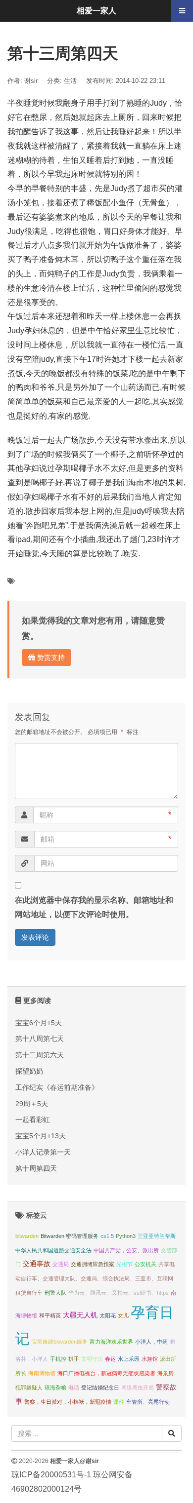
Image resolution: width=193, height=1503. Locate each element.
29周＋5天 (31, 1104)
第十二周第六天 (39, 1055)
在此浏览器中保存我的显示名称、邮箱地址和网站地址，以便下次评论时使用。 (94, 907)
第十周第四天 (36, 1168)
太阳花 (107, 1315)
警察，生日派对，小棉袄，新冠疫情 (67, 1402)
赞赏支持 (50, 657)
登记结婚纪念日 (100, 1387)
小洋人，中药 (151, 1342)
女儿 (123, 1315)
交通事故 (36, 1264)
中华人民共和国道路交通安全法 (53, 1250)
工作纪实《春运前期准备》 (56, 1087)
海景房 (165, 1373)
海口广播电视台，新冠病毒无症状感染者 (106, 1373)
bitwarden (27, 1236)
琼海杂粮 (55, 1387)
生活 (70, 80)
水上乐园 (129, 1359)
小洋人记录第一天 (43, 1152)
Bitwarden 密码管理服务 (69, 1236)
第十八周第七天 (39, 1038)
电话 (73, 1387)
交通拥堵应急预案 (92, 1264)
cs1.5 (107, 1236)
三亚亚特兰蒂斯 (157, 1236)
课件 (118, 1402)
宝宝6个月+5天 (38, 1023)
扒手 (73, 1359)
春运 (110, 1359)
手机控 (58, 1359)
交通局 (60, 1264)
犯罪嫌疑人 (29, 1387)
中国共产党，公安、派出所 (126, 1250)
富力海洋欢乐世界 (111, 1342)
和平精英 (50, 1315)
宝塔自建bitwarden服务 (60, 1342)
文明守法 (92, 1359)
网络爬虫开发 (137, 1387)
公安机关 (145, 1264)
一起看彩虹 (32, 1119)
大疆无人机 (80, 1315)
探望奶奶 (29, 1071)
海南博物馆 (41, 1373)
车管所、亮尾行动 (148, 1402)
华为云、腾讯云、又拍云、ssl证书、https (118, 1293)
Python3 (126, 1236)
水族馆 (150, 1359)
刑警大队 (55, 1293)
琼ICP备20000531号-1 (51, 1474)
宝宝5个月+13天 (40, 1136)
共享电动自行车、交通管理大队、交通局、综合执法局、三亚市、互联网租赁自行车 (95, 1278)
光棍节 (124, 1264)
